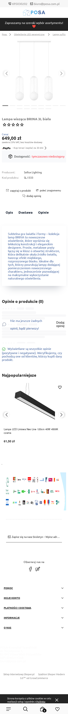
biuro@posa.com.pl (47, 3)
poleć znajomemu (50, 190)
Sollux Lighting (33, 172)
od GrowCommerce (37, 678)
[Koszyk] (42, 709)
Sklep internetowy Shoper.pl (19, 674)
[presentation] (6, 73)
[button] (5, 105)
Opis (9, 212)
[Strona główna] (34, 13)
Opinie (43, 212)
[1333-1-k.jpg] (34, 70)
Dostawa (25, 212)
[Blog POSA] (38, 569)
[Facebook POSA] (30, 569)
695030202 (19, 3)
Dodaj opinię (60, 324)
